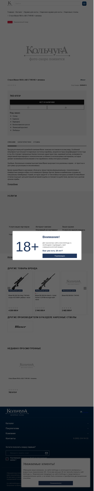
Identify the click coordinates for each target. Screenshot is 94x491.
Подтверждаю (60, 256)
